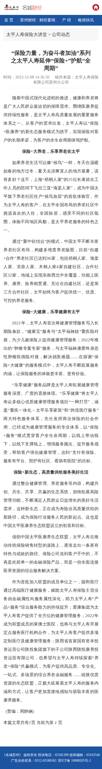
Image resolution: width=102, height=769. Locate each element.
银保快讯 (86, 20)
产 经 (66, 20)
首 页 (8, 20)
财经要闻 (47, 20)
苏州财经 (28, 20)
